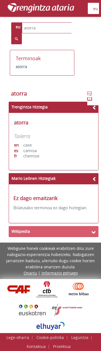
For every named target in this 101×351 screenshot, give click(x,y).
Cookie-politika (50, 337)
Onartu (30, 273)
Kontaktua (36, 346)
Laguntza (79, 337)
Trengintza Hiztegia (30, 107)
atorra (21, 66)
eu (18, 26)
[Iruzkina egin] (90, 94)
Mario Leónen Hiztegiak (34, 178)
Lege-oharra (17, 337)
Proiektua (62, 346)
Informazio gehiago (60, 273)
